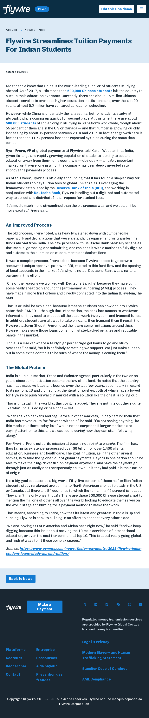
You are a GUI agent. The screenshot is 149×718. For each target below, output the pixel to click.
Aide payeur (46, 666)
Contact (13, 674)
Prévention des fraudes (49, 677)
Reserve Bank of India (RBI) (79, 188)
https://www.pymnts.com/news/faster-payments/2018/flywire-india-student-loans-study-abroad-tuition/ (73, 550)
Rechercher (16, 666)
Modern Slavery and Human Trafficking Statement (106, 655)
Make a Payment (44, 606)
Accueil (11, 30)
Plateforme (16, 650)
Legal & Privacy (95, 642)
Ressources (46, 658)
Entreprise (45, 650)
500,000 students (21, 123)
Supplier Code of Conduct (104, 669)
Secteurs (14, 658)
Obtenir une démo (116, 9)
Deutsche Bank (47, 193)
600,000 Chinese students (89, 91)
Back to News (20, 579)
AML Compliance (96, 679)
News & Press (35, 30)
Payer (42, 9)
